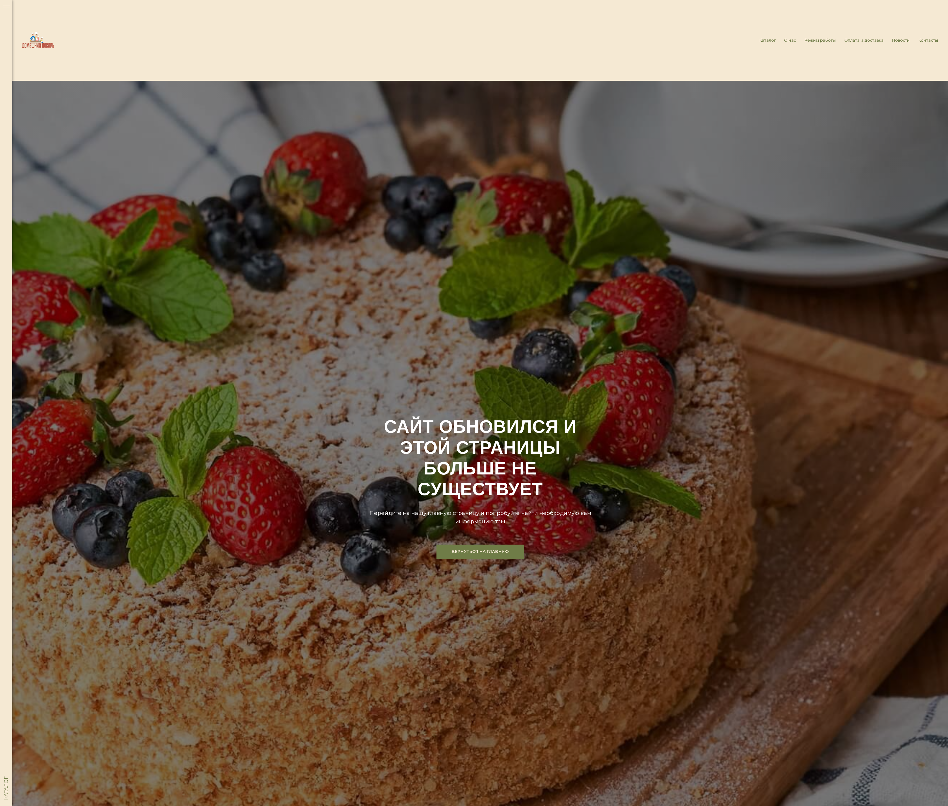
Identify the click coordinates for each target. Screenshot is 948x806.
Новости (901, 40)
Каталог (767, 40)
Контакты (928, 40)
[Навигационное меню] (6, 7)
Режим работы (820, 40)
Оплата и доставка (864, 40)
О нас (790, 40)
